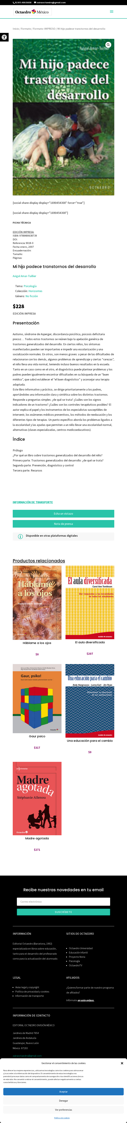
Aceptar (63, 1091)
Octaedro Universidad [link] (81, 948)
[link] (4, 37)
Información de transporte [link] (29, 996)
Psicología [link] (30, 286)
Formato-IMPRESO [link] (44, 28)
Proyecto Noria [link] (77, 957)
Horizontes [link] (35, 291)
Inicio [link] (16, 28)
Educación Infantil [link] (78, 952)
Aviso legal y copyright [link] (27, 987)
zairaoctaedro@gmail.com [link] (27, 1055)
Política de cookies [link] (62, 1118)
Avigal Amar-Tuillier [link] (24, 276)
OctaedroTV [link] (75, 965)
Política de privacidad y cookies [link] (32, 991)
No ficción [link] (31, 296)
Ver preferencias (63, 1109)
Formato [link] (26, 28)
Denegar (63, 1100)
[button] (122, 1063)
